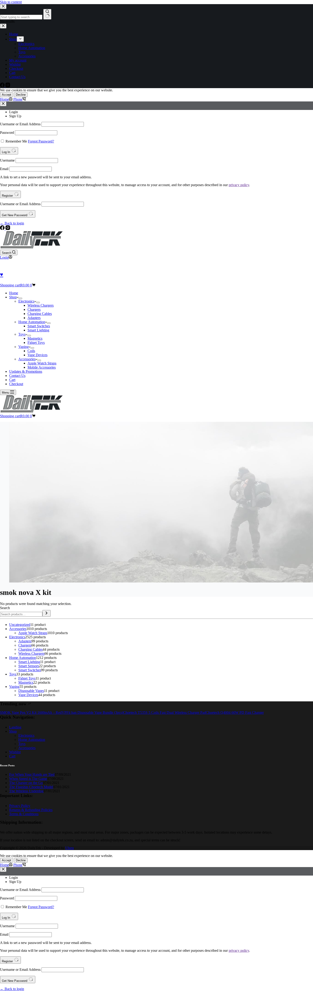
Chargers (34, 309)
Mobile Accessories (41, 367)
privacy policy (239, 185)
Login (13, 112)
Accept (6, 94)
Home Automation (31, 322)
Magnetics (34, 338)
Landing (15, 727)
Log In (6, 152)
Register (8, 195)
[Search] (46, 613)
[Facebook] (2, 229)
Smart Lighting (38, 330)
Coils (31, 351)
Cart (12, 380)
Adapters (34, 318)
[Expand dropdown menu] (20, 298)
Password (7, 132)
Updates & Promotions (25, 371)
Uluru (69, 848)
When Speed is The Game (28, 779)
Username (7, 160)
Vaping (23, 347)
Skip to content (11, 2)
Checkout (16, 384)
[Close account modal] (3, 103)
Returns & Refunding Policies (30, 810)
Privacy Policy (19, 806)
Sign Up (15, 116)
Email (4, 169)
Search (5, 608)
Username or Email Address (20, 124)
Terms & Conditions (23, 814)
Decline (21, 94)
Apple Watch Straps (41, 363)
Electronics (26, 301)
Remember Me (16, 141)
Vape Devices (37, 355)
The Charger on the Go (26, 783)
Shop (13, 297)
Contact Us (17, 376)
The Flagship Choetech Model (31, 787)
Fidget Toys (36, 342)
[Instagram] (7, 229)
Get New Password (15, 215)
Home (13, 293)
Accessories (27, 359)
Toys (21, 334)
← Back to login (12, 223)
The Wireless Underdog (26, 791)
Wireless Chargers (40, 305)
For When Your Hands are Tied (32, 774)
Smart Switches (38, 326)
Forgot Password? (41, 141)
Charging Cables (39, 314)
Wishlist (15, 752)
